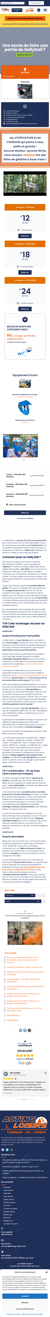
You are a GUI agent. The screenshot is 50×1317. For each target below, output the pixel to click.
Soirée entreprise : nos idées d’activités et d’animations (25, 1177)
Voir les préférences (25, 1309)
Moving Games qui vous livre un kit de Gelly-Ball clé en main (23, 868)
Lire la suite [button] (7, 1093)
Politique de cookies (13, 1314)
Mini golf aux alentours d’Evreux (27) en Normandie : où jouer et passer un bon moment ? (23, 960)
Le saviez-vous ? (25, 1263)
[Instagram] (29, 1030)
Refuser (25, 1302)
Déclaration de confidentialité (32, 1314)
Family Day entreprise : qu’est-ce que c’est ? (25, 967)
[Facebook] (20, 1030)
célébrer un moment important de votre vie (29, 675)
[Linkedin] (25, 1030)
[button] (46, 1272)
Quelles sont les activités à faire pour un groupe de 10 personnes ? (23, 995)
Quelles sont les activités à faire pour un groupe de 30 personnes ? (23, 1002)
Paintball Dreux (13, 1020)
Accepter (25, 1296)
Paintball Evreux (13, 1015)
